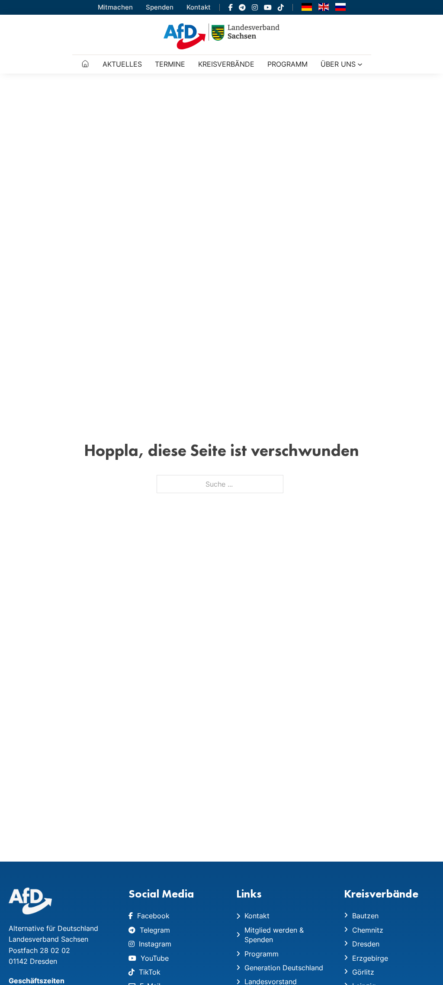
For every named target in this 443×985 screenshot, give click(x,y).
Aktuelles (122, 64)
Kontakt (198, 7)
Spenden (159, 7)
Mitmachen (115, 7)
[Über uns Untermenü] (360, 64)
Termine (170, 64)
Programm (287, 64)
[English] (323, 6)
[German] (307, 6)
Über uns (338, 64)
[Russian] (340, 6)
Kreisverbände (226, 64)
